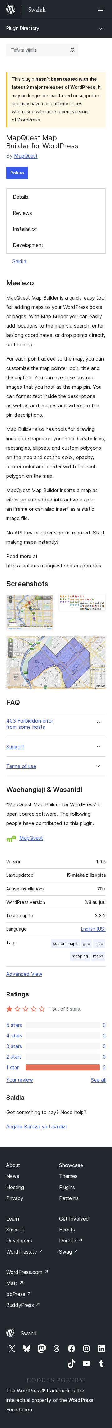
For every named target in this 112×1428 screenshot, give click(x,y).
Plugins (67, 1187)
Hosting (15, 1187)
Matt (15, 1283)
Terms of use (21, 766)
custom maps (65, 943)
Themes (68, 1176)
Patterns (69, 1198)
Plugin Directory (22, 28)
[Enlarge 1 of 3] (45, 602)
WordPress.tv (24, 1252)
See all (98, 1080)
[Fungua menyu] (102, 9)
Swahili (28, 1333)
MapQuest (26, 156)
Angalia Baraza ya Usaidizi (36, 1126)
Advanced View (24, 974)
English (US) (93, 929)
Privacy (14, 1198)
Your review (19, 1080)
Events (67, 1229)
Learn (12, 1219)
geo (86, 943)
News (12, 1176)
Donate (70, 1240)
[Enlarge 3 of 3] (97, 644)
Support (15, 747)
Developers (19, 1240)
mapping (80, 956)
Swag (68, 1252)
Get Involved (74, 1219)
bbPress (18, 1294)
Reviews (22, 213)
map (99, 943)
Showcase (71, 1165)
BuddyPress (23, 1305)
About (13, 1165)
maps (98, 956)
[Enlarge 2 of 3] (97, 602)
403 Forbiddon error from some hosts (29, 724)
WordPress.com (27, 1272)
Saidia (19, 261)
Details (20, 197)
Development (28, 245)
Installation (25, 229)
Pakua (17, 172)
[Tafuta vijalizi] (72, 50)
